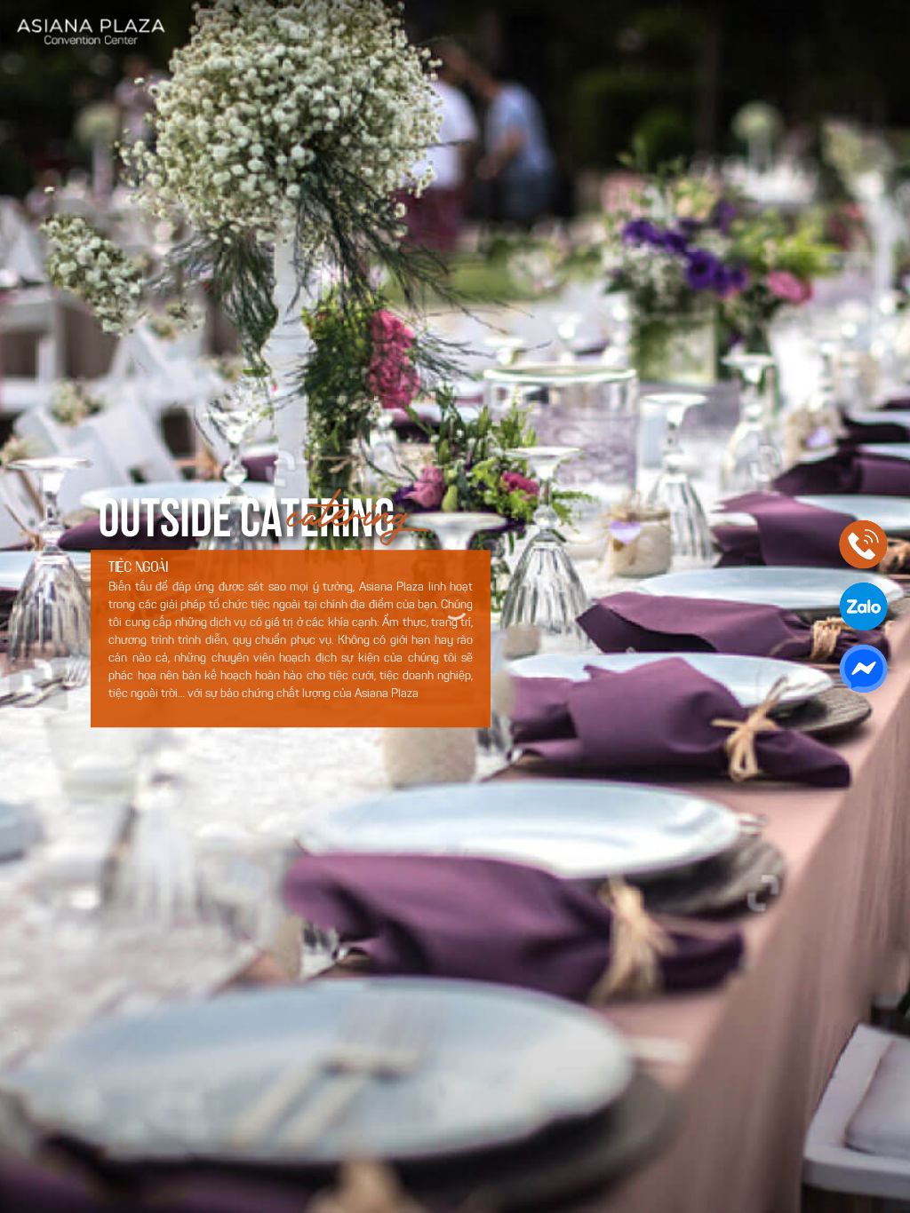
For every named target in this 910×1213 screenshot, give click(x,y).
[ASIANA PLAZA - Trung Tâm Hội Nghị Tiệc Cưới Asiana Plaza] (91, 31)
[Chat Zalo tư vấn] (863, 607)
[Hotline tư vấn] (863, 544)
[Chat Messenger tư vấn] (863, 669)
